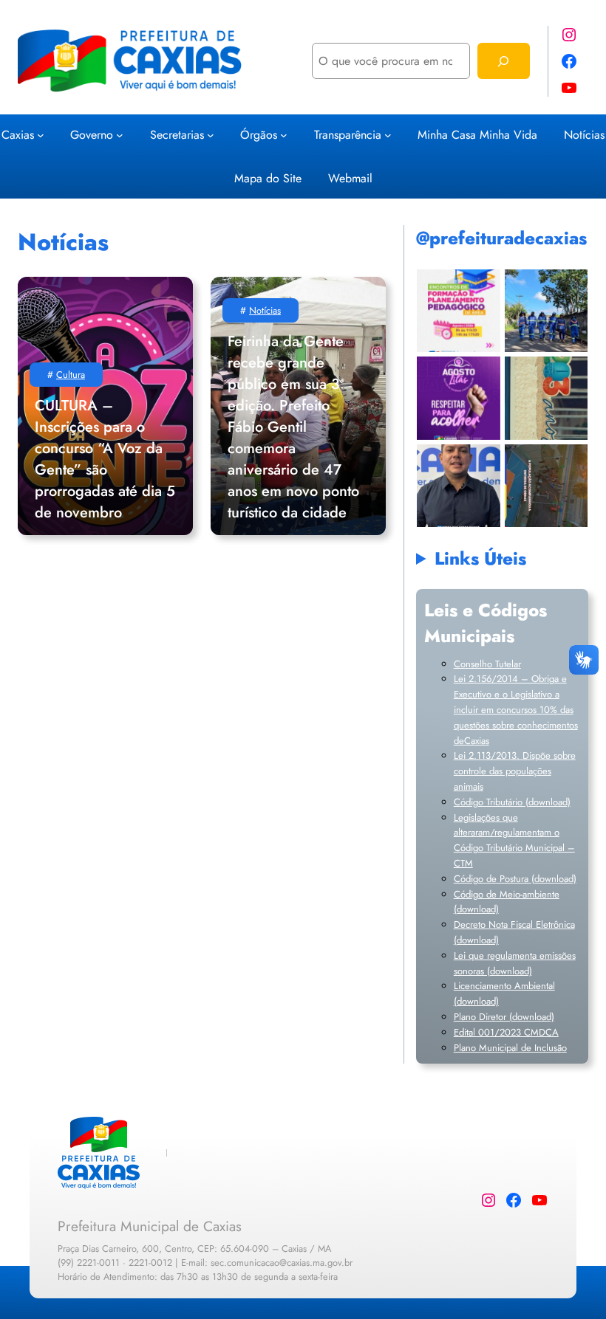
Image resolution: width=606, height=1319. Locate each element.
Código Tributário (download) (512, 802)
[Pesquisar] (503, 61)
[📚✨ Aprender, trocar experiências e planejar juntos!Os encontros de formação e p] (458, 310)
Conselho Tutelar (487, 664)
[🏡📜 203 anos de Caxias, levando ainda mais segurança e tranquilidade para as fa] (458, 485)
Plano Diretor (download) (504, 1017)
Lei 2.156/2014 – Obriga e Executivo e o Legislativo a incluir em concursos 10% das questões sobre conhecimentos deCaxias (516, 709)
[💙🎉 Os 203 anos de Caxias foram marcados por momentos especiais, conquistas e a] (545, 398)
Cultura (70, 375)
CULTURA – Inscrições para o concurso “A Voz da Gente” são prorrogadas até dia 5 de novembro (105, 459)
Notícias (265, 310)
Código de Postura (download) (515, 879)
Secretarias (177, 134)
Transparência (347, 134)
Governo (91, 134)
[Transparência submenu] (388, 134)
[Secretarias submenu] (210, 134)
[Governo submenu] (119, 134)
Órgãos (258, 134)
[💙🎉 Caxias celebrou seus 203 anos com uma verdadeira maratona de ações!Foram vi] (545, 485)
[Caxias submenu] (40, 134)
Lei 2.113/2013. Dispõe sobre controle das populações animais (515, 770)
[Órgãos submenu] (283, 134)
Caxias (17, 134)
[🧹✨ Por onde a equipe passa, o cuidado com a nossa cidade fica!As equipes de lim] (545, 310)
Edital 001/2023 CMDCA (506, 1032)
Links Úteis (480, 558)
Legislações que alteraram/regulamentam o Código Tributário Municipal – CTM (514, 840)
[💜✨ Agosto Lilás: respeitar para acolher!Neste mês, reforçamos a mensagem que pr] (458, 398)
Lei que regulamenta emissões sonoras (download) (515, 963)
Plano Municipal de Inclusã (508, 1048)
